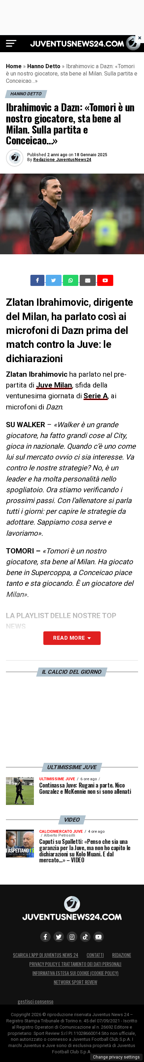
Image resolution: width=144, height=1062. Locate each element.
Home (14, 66)
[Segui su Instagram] (72, 937)
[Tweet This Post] (54, 280)
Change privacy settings (116, 1057)
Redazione (121, 955)
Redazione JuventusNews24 (62, 159)
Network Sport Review (75, 982)
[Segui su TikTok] (85, 937)
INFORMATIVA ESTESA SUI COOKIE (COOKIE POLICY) (75, 973)
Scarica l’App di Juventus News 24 (45, 955)
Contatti (95, 955)
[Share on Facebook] (38, 280)
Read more (69, 638)
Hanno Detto (43, 66)
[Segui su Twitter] (58, 937)
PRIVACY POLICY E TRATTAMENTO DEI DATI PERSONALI (75, 964)
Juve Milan (54, 385)
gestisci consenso (35, 1001)
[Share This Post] (71, 280)
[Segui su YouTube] (98, 937)
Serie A (96, 396)
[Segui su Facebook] (45, 937)
